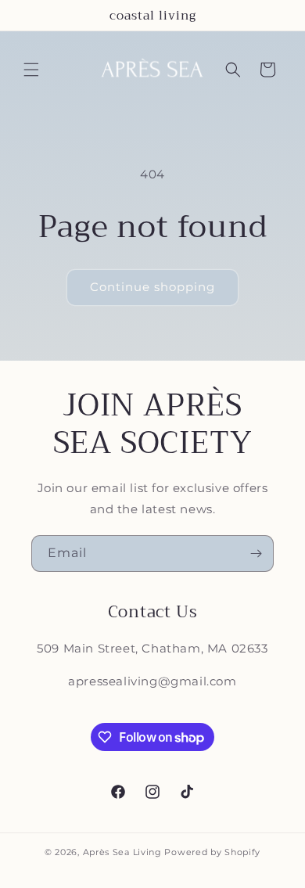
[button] (31, 69)
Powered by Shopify (212, 852)
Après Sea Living (122, 852)
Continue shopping (152, 286)
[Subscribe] (256, 553)
